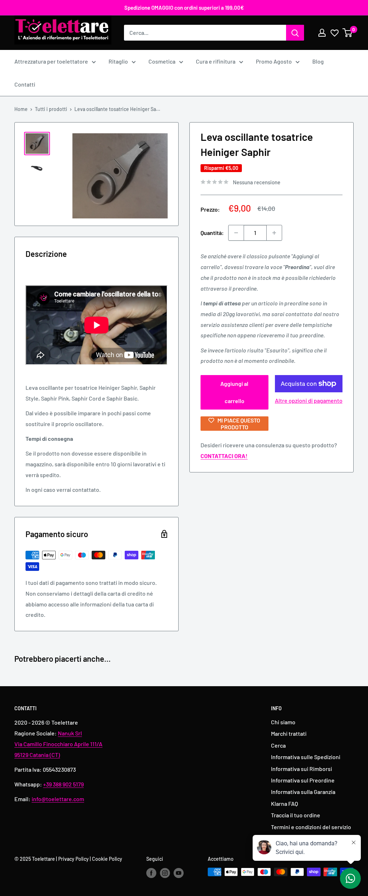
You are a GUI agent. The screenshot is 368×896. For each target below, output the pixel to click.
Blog (318, 61)
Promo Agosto (274, 61)
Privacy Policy (73, 859)
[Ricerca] (295, 33)
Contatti (24, 84)
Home (21, 109)
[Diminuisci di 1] (236, 232)
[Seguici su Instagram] (165, 873)
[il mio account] (322, 33)
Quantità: (212, 232)
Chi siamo (283, 722)
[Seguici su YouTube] (179, 873)
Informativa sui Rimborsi (301, 768)
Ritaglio (118, 61)
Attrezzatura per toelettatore (51, 61)
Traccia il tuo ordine (295, 815)
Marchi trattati (289, 733)
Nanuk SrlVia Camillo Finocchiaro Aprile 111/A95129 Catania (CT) (58, 744)
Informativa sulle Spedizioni (305, 756)
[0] (347, 32)
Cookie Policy (107, 859)
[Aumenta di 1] (274, 232)
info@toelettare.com (58, 798)
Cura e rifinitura (215, 61)
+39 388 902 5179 (63, 784)
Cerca (278, 745)
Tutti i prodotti (51, 109)
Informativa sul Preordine (303, 780)
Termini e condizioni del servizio (311, 826)
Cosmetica (161, 61)
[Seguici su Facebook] (151, 873)
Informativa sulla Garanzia (303, 791)
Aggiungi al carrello (234, 392)
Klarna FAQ (284, 803)
